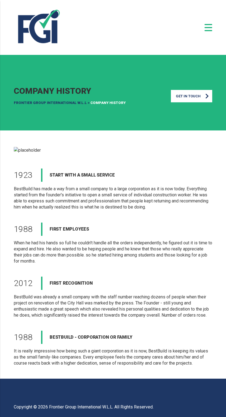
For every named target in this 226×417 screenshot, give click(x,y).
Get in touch (188, 96)
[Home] (38, 27)
